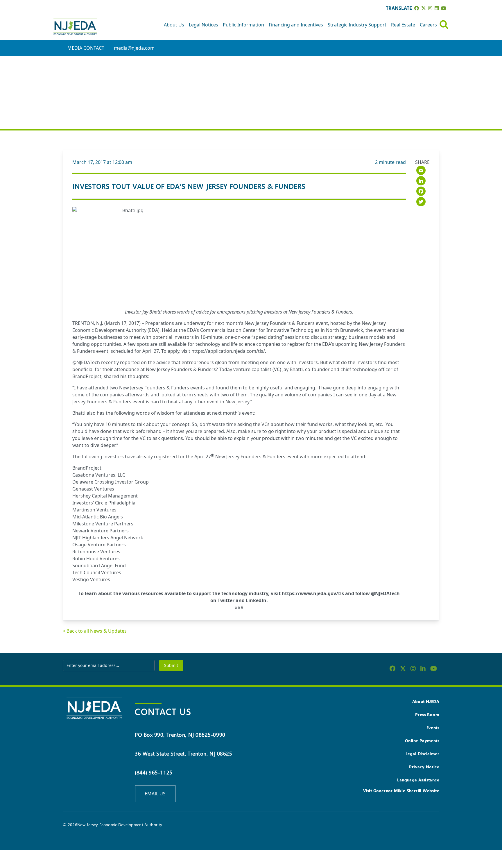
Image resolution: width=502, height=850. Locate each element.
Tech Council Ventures (96, 572)
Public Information (243, 25)
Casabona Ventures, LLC (98, 475)
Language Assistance (418, 780)
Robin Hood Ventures (96, 558)
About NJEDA (425, 701)
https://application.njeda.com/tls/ (228, 351)
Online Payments (422, 740)
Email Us (155, 793)
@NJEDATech (86, 362)
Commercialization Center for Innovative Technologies (260, 330)
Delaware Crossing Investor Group (110, 482)
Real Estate (403, 25)
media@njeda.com (134, 48)
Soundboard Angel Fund (99, 565)
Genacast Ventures (93, 489)
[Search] (444, 24)
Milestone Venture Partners (102, 523)
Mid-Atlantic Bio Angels (97, 516)
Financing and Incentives (296, 25)
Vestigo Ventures (91, 579)
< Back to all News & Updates (95, 631)
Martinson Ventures (94, 510)
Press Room (427, 714)
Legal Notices (203, 25)
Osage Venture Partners (99, 544)
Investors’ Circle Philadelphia (103, 503)
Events (432, 727)
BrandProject (86, 376)
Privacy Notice (424, 767)
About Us (174, 25)
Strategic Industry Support (357, 25)
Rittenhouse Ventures (96, 551)
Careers (428, 25)
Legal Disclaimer (422, 753)
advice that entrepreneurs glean (191, 362)
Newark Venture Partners (100, 530)
